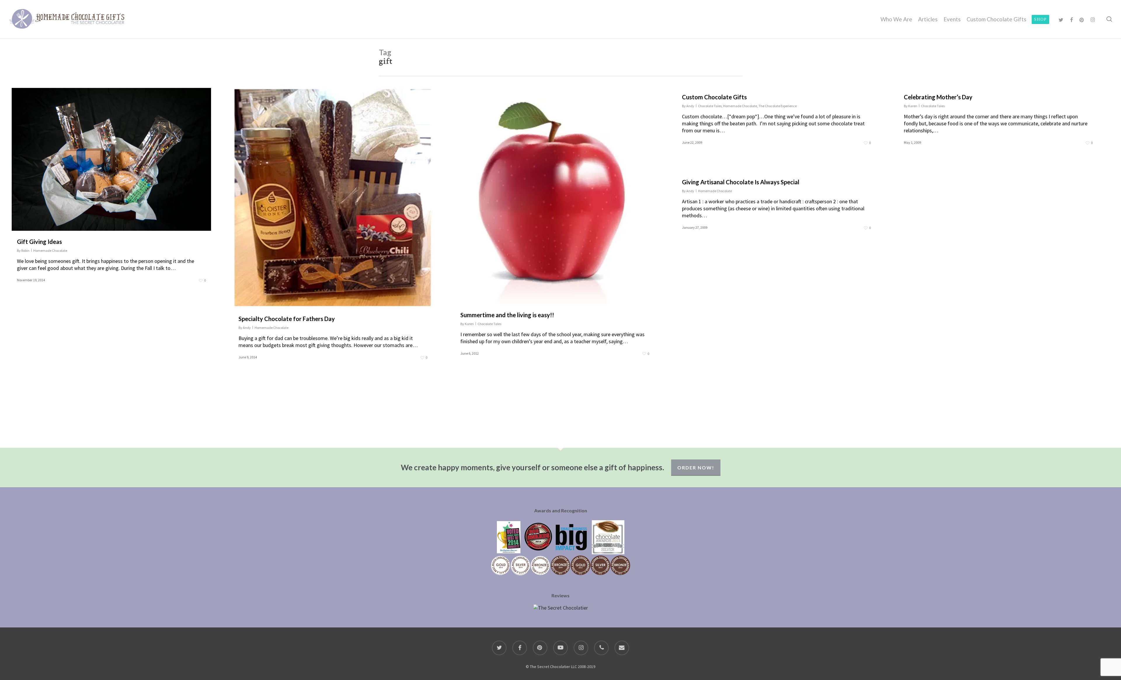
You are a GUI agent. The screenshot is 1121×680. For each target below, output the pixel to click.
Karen (469, 324)
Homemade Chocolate (50, 250)
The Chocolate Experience (777, 106)
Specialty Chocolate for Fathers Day (287, 318)
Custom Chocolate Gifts (714, 96)
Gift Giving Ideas (39, 241)
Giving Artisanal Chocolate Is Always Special (740, 181)
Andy (247, 327)
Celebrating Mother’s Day (938, 96)
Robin (25, 250)
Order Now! (695, 467)
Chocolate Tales (489, 324)
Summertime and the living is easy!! (507, 314)
